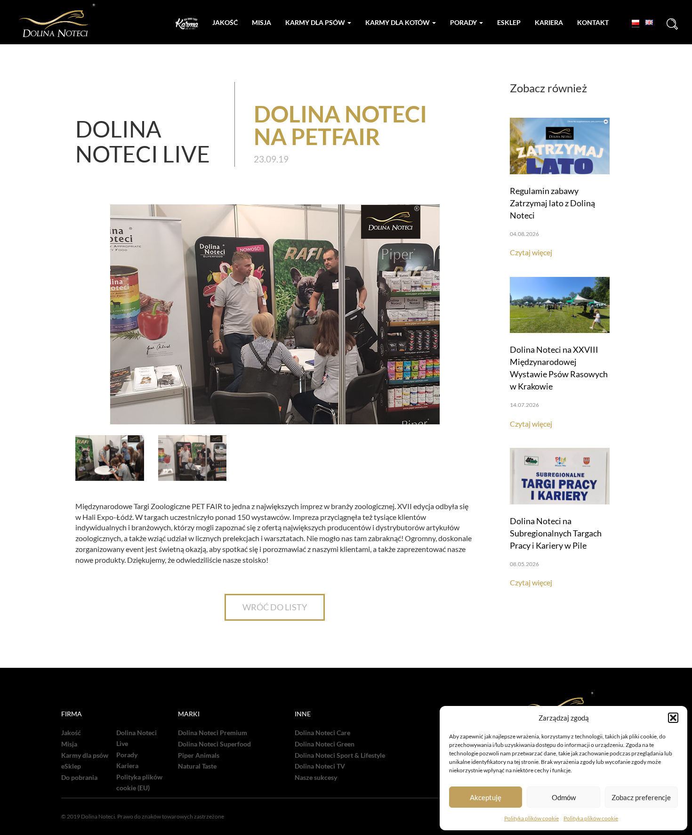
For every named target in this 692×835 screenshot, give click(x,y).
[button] (673, 717)
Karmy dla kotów (398, 22)
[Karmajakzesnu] (187, 24)
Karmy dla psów (315, 22)
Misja (261, 22)
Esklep (509, 22)
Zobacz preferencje (641, 797)
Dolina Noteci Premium (212, 733)
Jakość (225, 22)
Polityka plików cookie (531, 818)
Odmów (564, 797)
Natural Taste (197, 766)
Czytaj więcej (531, 252)
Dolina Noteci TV (320, 766)
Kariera (549, 22)
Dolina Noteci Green (324, 744)
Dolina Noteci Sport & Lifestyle (340, 755)
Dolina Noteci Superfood (214, 744)
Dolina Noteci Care (322, 733)
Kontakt (593, 22)
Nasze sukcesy (316, 777)
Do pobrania (79, 777)
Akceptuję (485, 797)
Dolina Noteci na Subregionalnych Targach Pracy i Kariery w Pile (556, 533)
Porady (464, 22)
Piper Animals (198, 755)
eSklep (71, 766)
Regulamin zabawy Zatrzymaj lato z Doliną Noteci (552, 203)
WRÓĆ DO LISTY (274, 607)
